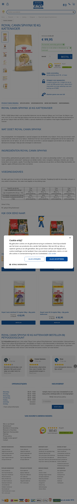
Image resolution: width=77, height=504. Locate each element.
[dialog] (38, 252)
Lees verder (52, 254)
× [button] (70, 238)
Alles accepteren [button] (57, 259)
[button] (18, 264)
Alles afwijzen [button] (34, 259)
